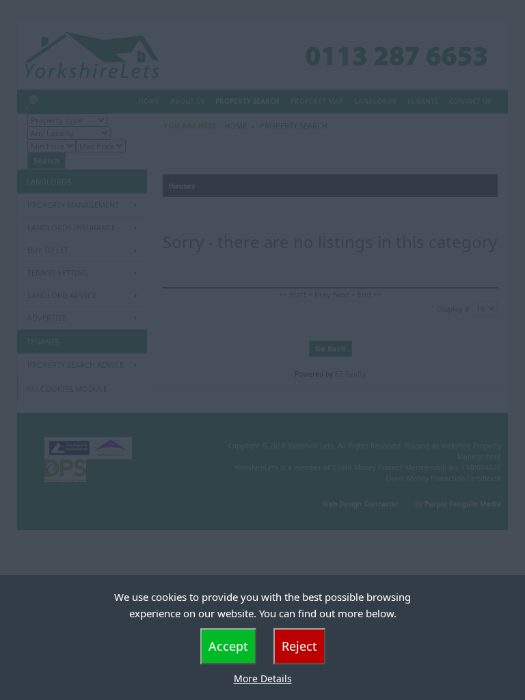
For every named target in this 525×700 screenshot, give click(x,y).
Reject (299, 646)
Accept (228, 646)
